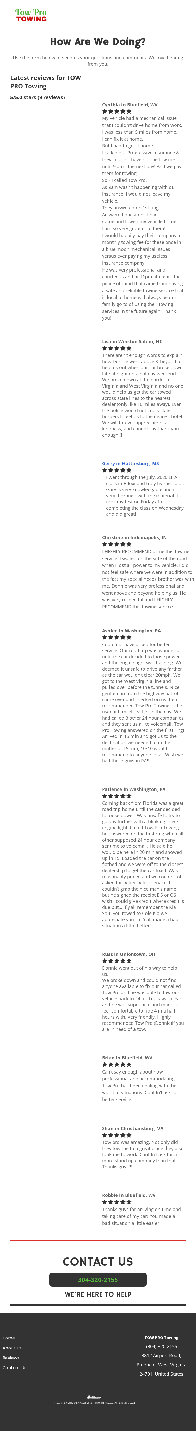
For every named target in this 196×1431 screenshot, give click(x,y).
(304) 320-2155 (161, 1346)
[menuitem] (33, 1338)
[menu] (184, 14)
